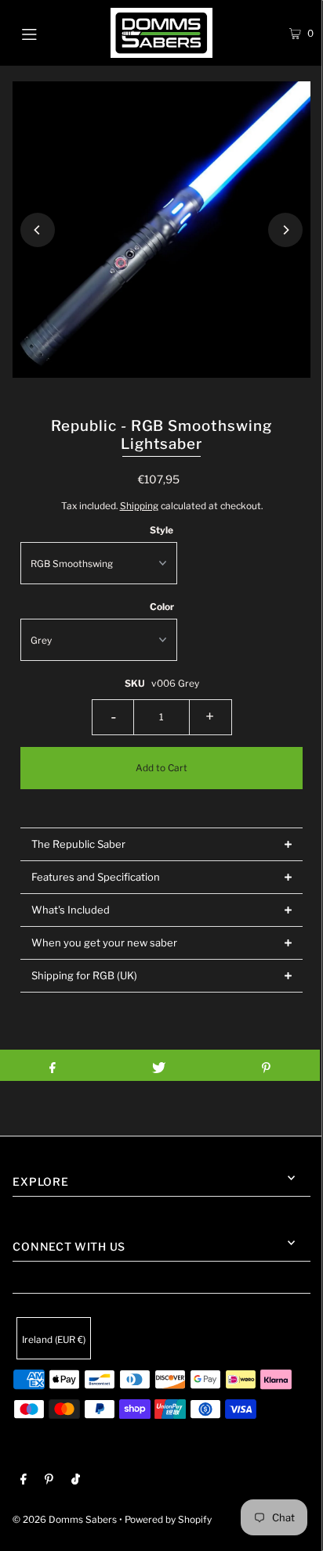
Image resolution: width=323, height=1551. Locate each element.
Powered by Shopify (168, 1519)
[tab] (161, 844)
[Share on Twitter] (158, 1065)
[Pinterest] (49, 1481)
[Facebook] (23, 1481)
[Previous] (37, 230)
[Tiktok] (75, 1481)
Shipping (139, 506)
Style (161, 530)
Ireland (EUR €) (53, 1339)
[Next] (285, 230)
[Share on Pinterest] (266, 1065)
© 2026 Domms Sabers (65, 1519)
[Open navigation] (50, 33)
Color (162, 606)
